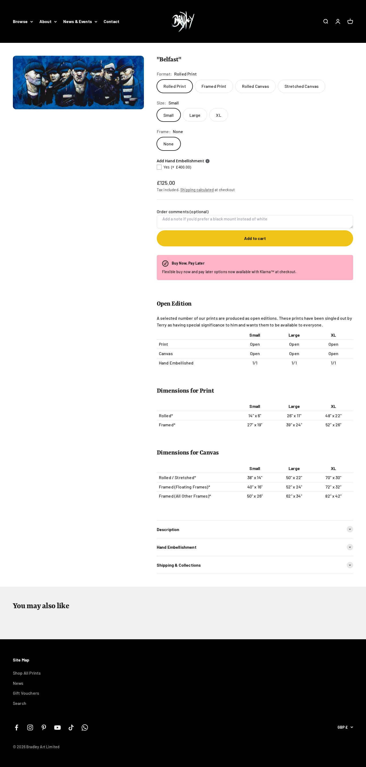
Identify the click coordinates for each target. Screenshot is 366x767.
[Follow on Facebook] (16, 727)
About (45, 21)
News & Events (77, 21)
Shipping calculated (197, 189)
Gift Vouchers (26, 692)
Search (19, 703)
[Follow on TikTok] (71, 727)
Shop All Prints (27, 672)
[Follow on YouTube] (57, 727)
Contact (111, 21)
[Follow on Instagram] (30, 727)
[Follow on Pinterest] (43, 727)
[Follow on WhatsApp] (84, 727)
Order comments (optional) (182, 211)
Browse (20, 21)
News (18, 683)
